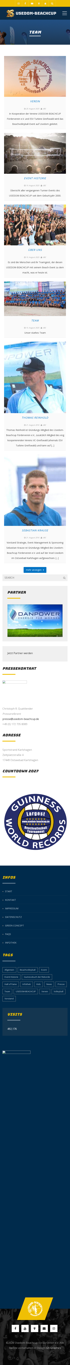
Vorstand (9, 998)
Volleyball (58, 991)
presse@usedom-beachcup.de (20, 719)
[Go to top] (35, 1308)
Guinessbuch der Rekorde (37, 976)
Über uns (35, 250)
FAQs (8, 934)
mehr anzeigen (34, 569)
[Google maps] (39, 3)
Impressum (11, 908)
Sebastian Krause (35, 530)
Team (35, 320)
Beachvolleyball (27, 969)
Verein (35, 101)
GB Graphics (53, 1348)
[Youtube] (32, 3)
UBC (44, 108)
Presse (61, 984)
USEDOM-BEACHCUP (26, 991)
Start (8, 891)
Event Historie (35, 178)
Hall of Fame (11, 984)
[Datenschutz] (45, 3)
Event (44, 969)
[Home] (31, 13)
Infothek (10, 942)
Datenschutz (13, 916)
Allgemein (9, 969)
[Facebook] (25, 3)
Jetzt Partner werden (20, 653)
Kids (38, 984)
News (49, 984)
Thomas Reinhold (35, 417)
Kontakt (10, 899)
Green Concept (14, 925)
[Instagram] (18, 3)
